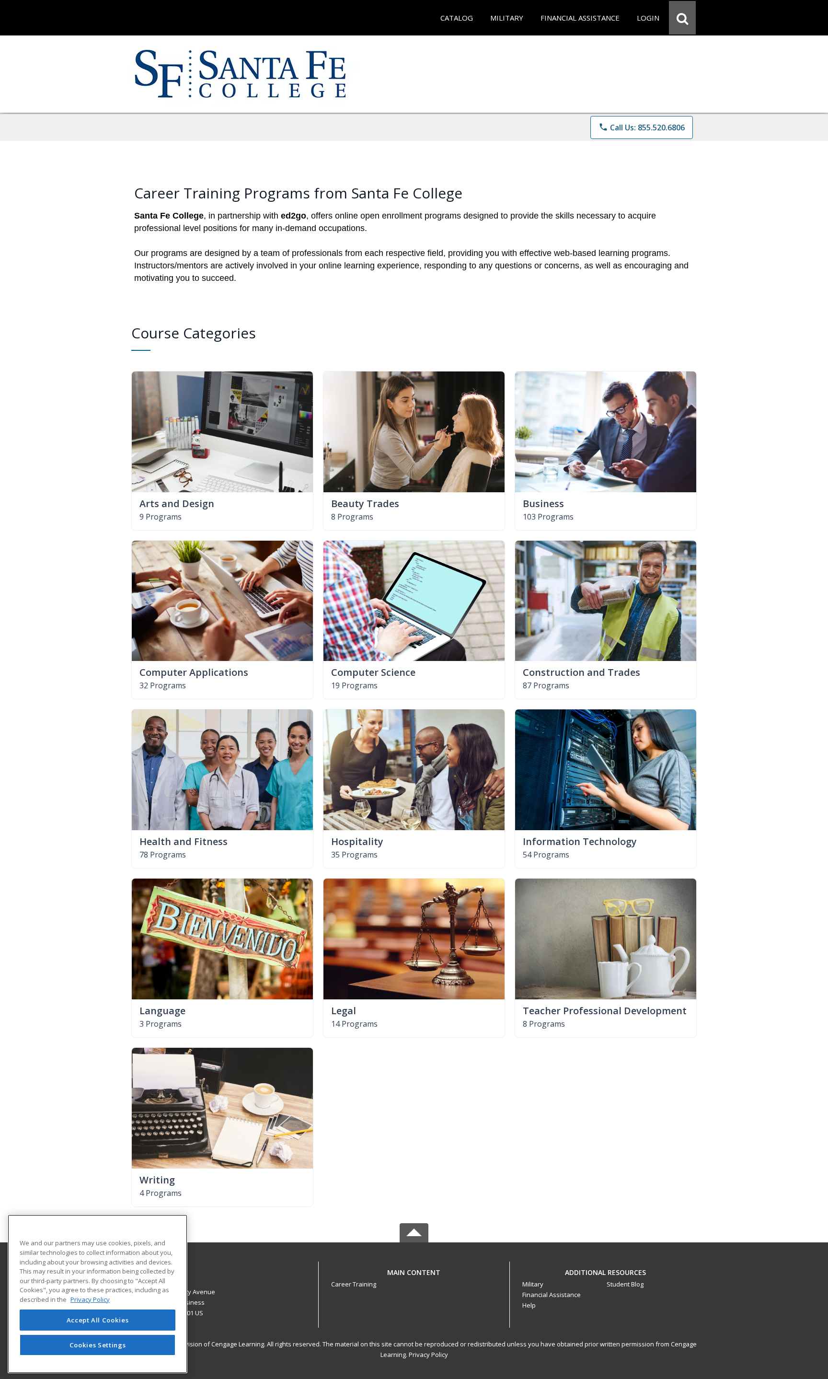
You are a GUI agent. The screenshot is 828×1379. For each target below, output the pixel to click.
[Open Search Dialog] (682, 18)
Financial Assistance (551, 1294)
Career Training (353, 1284)
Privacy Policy (428, 1354)
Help (529, 1305)
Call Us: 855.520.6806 (641, 127)
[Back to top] (414, 1277)
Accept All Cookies (98, 1320)
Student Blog (625, 1284)
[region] (97, 1294)
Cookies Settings (97, 1344)
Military (532, 1284)
